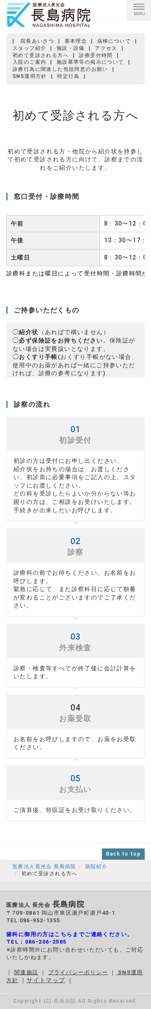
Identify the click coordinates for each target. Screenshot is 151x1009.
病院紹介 (96, 866)
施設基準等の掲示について (90, 62)
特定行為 (68, 76)
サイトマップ (45, 980)
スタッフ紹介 (29, 48)
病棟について (114, 41)
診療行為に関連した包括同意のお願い (60, 69)
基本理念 (76, 41)
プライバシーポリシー (78, 972)
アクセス (106, 48)
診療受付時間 (95, 55)
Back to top (123, 854)
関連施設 (26, 972)
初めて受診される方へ (41, 55)
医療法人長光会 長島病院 (44, 866)
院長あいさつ (37, 41)
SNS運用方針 (30, 76)
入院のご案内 (29, 62)
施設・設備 (71, 48)
